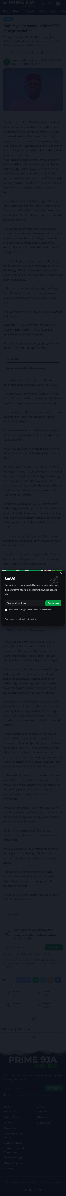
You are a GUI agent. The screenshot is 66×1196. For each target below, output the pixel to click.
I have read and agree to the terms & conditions (29, 610)
